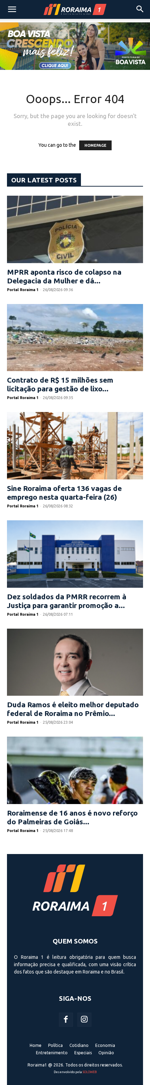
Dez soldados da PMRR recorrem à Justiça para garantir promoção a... (66, 600)
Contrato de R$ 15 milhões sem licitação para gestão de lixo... (60, 384)
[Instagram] (84, 1020)
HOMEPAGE (95, 145)
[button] (12, 9)
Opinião (106, 1052)
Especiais (83, 1052)
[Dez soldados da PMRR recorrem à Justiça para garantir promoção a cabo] (75, 554)
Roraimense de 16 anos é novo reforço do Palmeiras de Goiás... (72, 817)
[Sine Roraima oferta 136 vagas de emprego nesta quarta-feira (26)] (75, 445)
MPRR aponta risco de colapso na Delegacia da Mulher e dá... (64, 276)
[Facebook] (66, 1020)
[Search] (140, 9)
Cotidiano (79, 1045)
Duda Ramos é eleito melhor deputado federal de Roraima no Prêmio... (73, 708)
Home (36, 1045)
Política (55, 1045)
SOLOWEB (90, 1072)
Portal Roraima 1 (22, 290)
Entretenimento (52, 1052)
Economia (105, 1045)
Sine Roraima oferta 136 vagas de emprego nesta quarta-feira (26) (64, 492)
